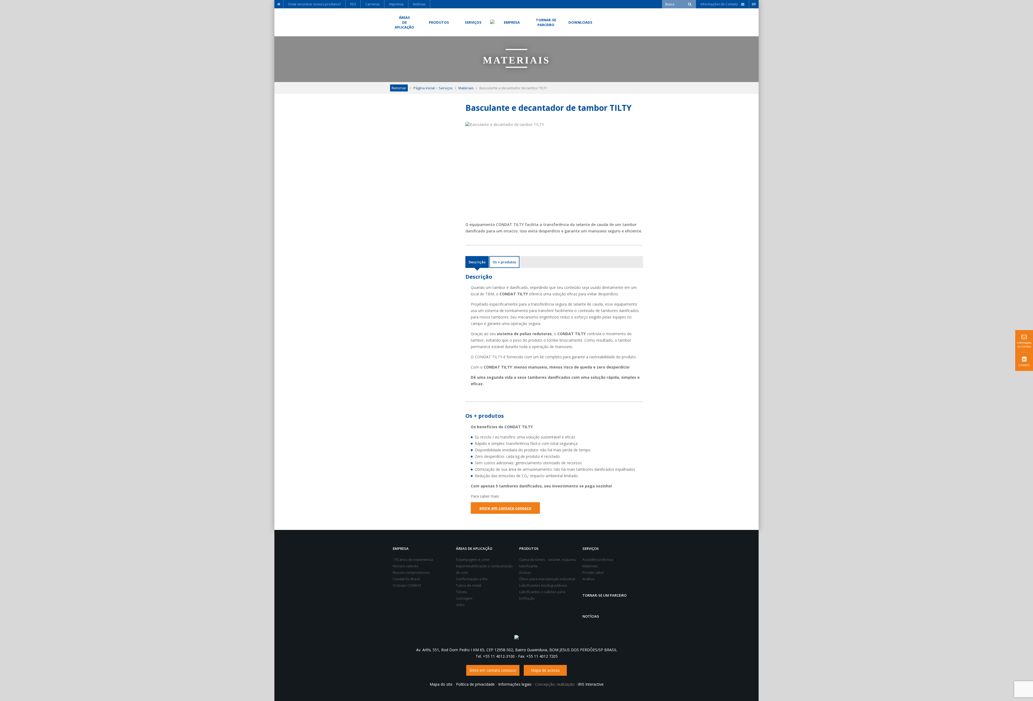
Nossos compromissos (411, 572)
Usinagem (464, 598)
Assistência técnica (597, 559)
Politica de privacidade (475, 684)
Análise (588, 578)
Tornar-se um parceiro (604, 595)
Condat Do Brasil (406, 578)
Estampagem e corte (472, 559)
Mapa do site (441, 684)
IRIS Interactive (591, 684)
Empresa (401, 548)
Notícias (590, 616)
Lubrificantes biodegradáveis (543, 585)
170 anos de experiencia (413, 559)
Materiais (466, 88)
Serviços (446, 88)
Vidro (460, 604)
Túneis (461, 591)
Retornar (399, 88)
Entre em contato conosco (492, 670)
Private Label (593, 572)
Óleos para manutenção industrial (547, 578)
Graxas (525, 572)
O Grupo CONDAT (407, 585)
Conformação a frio (472, 578)
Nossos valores (405, 566)
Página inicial (424, 88)
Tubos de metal (468, 585)
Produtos (529, 548)
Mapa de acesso (545, 670)
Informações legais (515, 684)
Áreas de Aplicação (474, 548)
